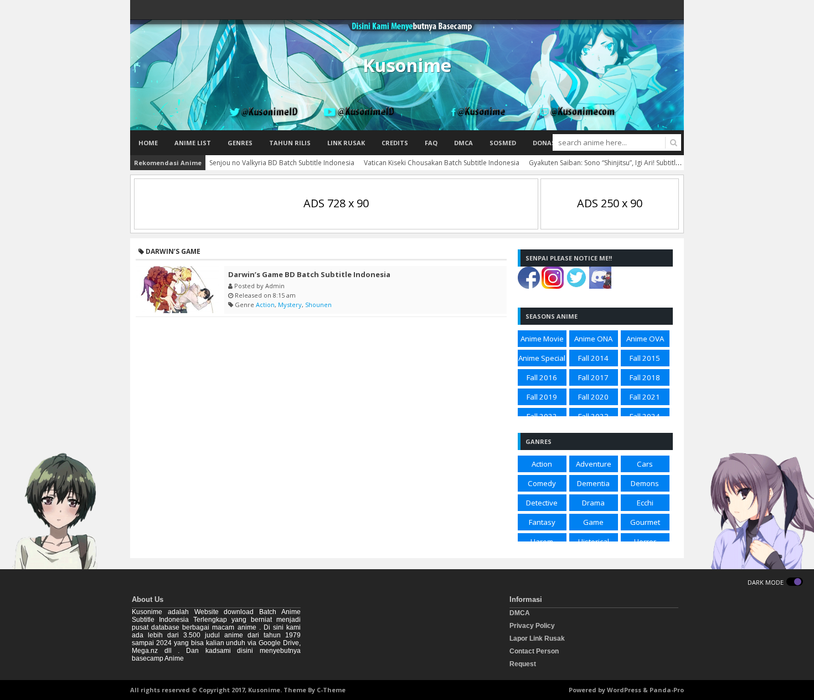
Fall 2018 (645, 377)
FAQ (431, 143)
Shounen (318, 304)
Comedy (542, 483)
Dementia (593, 483)
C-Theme (331, 690)
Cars (645, 464)
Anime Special (541, 358)
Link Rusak (346, 143)
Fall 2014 (593, 358)
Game (593, 522)
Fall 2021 (645, 397)
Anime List (192, 143)
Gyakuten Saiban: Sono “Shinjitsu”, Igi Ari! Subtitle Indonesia (620, 162)
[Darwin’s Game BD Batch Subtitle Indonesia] (177, 289)
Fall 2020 (593, 397)
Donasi (545, 143)
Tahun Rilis (290, 143)
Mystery (290, 304)
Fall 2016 (542, 377)
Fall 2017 (593, 377)
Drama (593, 503)
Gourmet (645, 522)
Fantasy (542, 522)
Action (265, 304)
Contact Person (534, 651)
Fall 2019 (542, 397)
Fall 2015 (645, 358)
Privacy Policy (532, 626)
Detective (542, 503)
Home (148, 143)
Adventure (593, 464)
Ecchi (645, 503)
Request (522, 664)
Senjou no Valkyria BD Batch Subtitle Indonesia (281, 162)
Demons (645, 483)
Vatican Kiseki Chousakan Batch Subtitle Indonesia (441, 162)
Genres (240, 143)
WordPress (624, 690)
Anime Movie (542, 339)
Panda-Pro (667, 690)
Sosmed (503, 143)
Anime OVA (645, 339)
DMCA (463, 143)
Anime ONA (593, 339)
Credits (395, 143)
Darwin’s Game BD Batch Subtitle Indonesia (309, 274)
